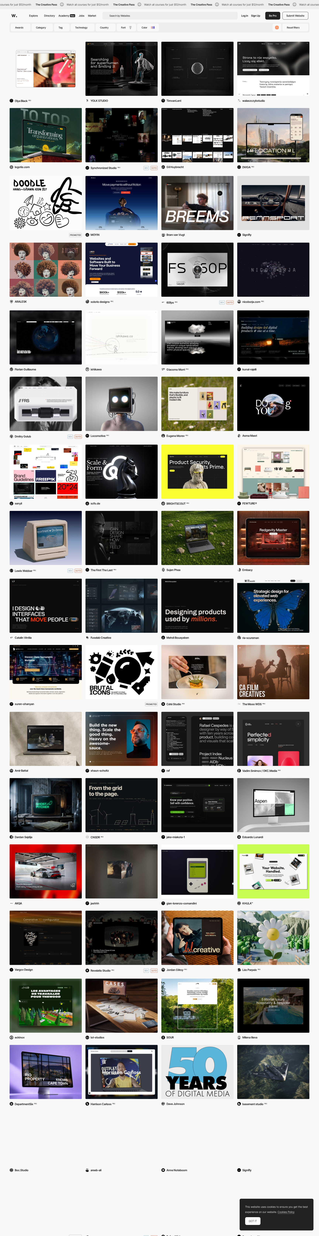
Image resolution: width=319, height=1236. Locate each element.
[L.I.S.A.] (121, 404)
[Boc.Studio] (46, 1138)
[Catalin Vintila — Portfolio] (46, 606)
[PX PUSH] (46, 538)
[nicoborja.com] (273, 270)
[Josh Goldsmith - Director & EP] (121, 871)
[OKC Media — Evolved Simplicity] (273, 739)
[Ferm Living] (273, 1138)
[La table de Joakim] (197, 672)
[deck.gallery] (46, 472)
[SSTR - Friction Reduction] (46, 404)
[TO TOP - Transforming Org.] (46, 135)
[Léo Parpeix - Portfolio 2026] (273, 938)
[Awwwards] (14, 15)
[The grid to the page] (121, 805)
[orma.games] (197, 871)
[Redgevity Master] (273, 538)
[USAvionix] (273, 1072)
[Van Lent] (197, 69)
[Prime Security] (197, 472)
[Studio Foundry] (197, 538)
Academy (66, 15)
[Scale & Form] (121, 472)
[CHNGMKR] (46, 337)
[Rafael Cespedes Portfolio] (197, 739)
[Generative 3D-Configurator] (46, 938)
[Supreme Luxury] (273, 1006)
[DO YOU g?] (273, 404)
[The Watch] (197, 270)
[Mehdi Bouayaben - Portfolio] (197, 606)
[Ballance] (121, 203)
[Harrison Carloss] (121, 1072)
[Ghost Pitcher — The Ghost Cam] (46, 805)
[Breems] (197, 203)
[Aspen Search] (273, 805)
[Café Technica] (46, 69)
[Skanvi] (273, 472)
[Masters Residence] (273, 135)
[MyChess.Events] (46, 672)
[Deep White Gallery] (197, 337)
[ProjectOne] (273, 871)
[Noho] (197, 404)
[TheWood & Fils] (46, 1006)
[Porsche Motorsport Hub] (46, 871)
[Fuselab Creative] (121, 606)
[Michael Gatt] (121, 135)
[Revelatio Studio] (121, 938)
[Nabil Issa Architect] (121, 538)
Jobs (81, 15)
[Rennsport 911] (273, 203)
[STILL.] (197, 1204)
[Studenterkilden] (197, 1006)
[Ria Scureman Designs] (273, 606)
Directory (49, 15)
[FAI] (46, 739)
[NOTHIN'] (121, 1204)
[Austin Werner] (121, 69)
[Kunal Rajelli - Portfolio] (273, 337)
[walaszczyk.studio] (273, 69)
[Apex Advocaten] (197, 1138)
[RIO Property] (46, 1072)
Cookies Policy (286, 1212)
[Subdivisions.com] (197, 805)
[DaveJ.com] (197, 1072)
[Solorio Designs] (121, 270)
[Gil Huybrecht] (197, 135)
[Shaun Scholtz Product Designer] (121, 739)
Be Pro (273, 15)
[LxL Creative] (197, 938)
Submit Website (295, 15)
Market (92, 15)
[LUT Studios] (121, 1006)
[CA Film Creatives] (273, 672)
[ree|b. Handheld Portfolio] (121, 1138)
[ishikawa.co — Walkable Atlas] (121, 337)
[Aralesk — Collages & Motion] (46, 270)
